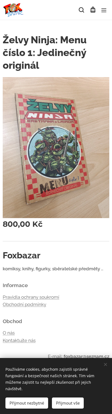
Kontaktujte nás (19, 340)
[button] (81, 10)
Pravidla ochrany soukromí (31, 297)
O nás (9, 333)
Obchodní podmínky (24, 304)
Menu (103, 10)
